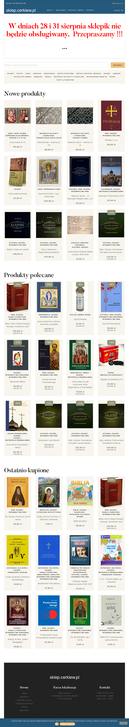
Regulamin (61, 10)
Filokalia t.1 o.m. (111, 140)
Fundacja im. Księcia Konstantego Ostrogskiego (80, 570)
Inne (107, 133)
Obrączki (38, 77)
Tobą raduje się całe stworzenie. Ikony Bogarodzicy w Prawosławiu (80, 384)
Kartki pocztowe (65, 73)
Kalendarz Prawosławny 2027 (111, 196)
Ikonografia (44, 315)
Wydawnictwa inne (111, 135)
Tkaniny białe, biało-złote (49, 138)
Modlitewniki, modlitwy (48, 574)
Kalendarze (106, 189)
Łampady (117, 73)
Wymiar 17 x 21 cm (17, 138)
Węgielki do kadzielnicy (111, 375)
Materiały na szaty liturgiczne (69, 77)
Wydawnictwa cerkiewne (110, 317)
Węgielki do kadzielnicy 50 (111, 379)
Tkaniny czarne (80, 138)
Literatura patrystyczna (49, 512)
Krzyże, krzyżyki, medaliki (88, 73)
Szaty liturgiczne (65, 80)
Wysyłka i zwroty (76, 10)
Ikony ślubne (20, 133)
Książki (107, 73)
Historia (73, 189)
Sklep (49, 10)
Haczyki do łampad (22, 77)
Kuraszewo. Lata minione (48, 440)
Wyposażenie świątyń (97, 77)
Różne (112, 77)
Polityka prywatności (24, 703)
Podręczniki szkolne (17, 572)
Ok (57, 724)
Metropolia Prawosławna (111, 191)
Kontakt (90, 10)
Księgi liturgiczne (17, 317)
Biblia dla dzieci (80, 521)
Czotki (20, 73)
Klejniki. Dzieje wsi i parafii (18, 249)
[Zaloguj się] (113, 3)
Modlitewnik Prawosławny (49, 583)
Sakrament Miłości (17, 382)
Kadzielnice (49, 73)
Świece (48, 77)
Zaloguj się (119, 3)
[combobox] (56, 65)
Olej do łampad (77, 315)
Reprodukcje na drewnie (17, 135)
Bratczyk (44, 510)
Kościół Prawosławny (111, 324)
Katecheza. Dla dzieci (79, 514)
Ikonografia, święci (79, 373)
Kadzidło (37, 73)
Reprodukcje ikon (52, 189)
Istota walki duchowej (17, 194)
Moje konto (24, 710)
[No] (123, 723)
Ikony (28, 73)
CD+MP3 (10, 73)
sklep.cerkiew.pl (21, 10)
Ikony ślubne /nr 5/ (17, 142)
